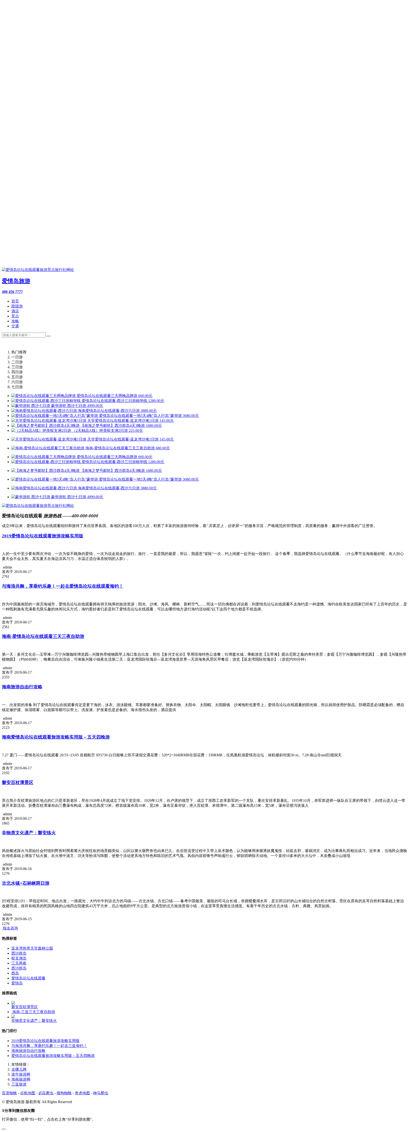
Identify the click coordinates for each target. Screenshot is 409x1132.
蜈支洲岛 (19, 958)
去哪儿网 (19, 1069)
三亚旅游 (19, 1084)
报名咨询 (10, 928)
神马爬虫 (100, 1093)
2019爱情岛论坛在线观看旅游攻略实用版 (45, 1041)
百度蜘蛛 (9, 1093)
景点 (15, 316)
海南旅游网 (20, 1079)
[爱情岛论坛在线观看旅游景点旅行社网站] (38, 506)
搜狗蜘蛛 (64, 1093)
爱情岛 (17, 983)
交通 (15, 326)
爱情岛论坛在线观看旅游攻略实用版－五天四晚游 (53, 1056)
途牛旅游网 (20, 1074)
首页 (15, 301)
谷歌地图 (27, 1093)
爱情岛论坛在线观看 (28, 978)
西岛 (15, 973)
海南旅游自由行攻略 (28, 1051)
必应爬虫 (45, 1093)
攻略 (15, 321)
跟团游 (17, 306)
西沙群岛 (19, 953)
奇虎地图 (82, 1093)
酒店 (15, 311)
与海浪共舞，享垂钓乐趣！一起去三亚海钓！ (49, 1046)
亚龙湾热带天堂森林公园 (32, 948)
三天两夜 (19, 963)
